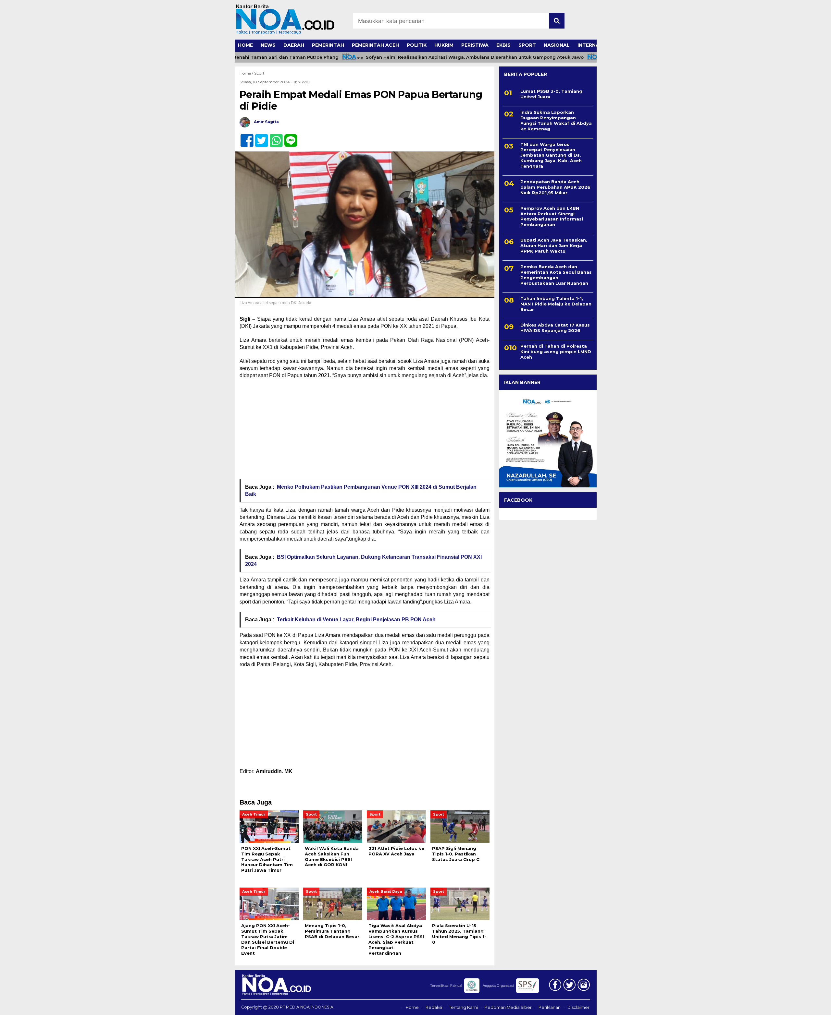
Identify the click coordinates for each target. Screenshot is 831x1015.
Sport (259, 73)
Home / (247, 73)
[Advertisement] (365, 431)
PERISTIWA (475, 45)
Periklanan (550, 1007)
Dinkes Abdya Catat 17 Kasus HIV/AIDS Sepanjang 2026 (555, 327)
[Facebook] (244, 137)
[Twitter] (259, 137)
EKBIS (503, 45)
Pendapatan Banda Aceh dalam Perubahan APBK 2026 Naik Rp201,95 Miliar (555, 187)
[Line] (288, 137)
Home (412, 1007)
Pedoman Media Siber (508, 1007)
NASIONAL (557, 45)
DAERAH (293, 45)
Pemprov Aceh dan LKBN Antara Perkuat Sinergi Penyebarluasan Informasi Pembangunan (551, 216)
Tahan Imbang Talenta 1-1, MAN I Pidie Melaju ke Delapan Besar (555, 304)
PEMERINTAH (328, 45)
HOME (245, 45)
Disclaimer (578, 1007)
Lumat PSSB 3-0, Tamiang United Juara (551, 94)
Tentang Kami (463, 1007)
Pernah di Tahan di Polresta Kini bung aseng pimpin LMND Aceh (555, 351)
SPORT (527, 45)
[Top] (799, 1005)
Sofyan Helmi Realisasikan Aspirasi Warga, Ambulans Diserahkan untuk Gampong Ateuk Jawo (454, 57)
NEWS (268, 45)
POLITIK (417, 45)
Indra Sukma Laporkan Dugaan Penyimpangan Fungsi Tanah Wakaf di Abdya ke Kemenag (556, 120)
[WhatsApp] (273, 137)
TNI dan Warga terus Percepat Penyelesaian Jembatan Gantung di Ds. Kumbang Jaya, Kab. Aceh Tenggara (551, 155)
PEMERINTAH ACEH (375, 45)
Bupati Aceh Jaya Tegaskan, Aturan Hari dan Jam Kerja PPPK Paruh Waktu (553, 245)
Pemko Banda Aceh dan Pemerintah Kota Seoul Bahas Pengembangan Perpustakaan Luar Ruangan (556, 275)
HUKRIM (443, 45)
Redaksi (434, 1007)
